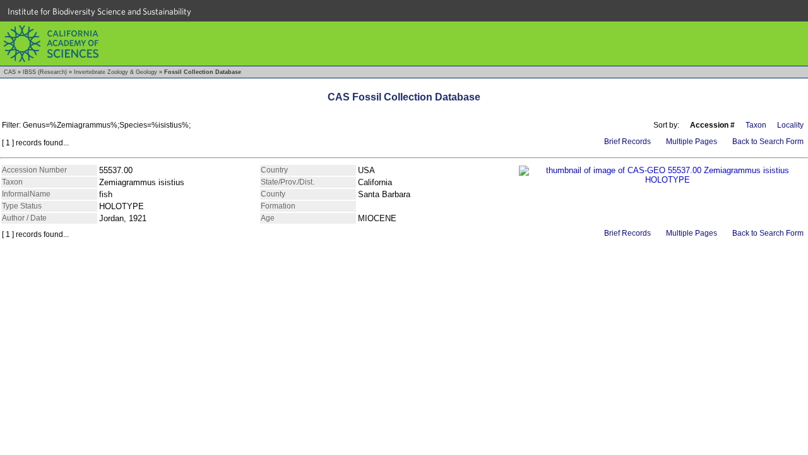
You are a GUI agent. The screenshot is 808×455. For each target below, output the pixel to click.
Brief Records (627, 141)
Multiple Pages (691, 141)
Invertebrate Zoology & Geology (115, 72)
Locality (790, 125)
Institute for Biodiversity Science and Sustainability (99, 11)
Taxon (756, 125)
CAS (10, 72)
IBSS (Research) (45, 72)
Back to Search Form (768, 141)
